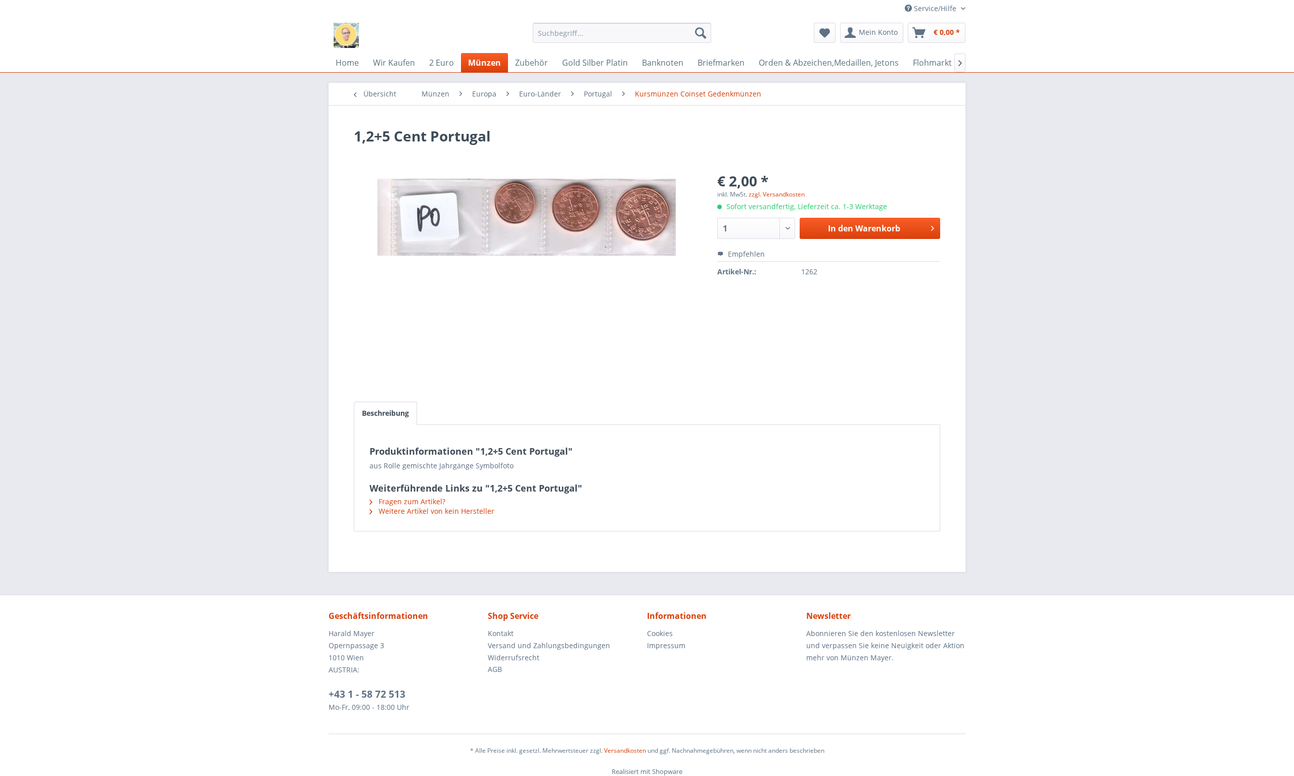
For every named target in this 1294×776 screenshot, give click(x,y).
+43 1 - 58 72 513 (367, 694)
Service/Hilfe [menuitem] (935, 8)
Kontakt (501, 633)
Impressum (666, 645)
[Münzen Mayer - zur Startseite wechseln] (346, 35)
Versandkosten (625, 750)
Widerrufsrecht (513, 657)
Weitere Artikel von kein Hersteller (435, 511)
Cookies (660, 633)
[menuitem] (622, 33)
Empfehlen (745, 254)
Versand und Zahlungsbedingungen (549, 645)
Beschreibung (385, 413)
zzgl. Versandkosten (777, 194)
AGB (495, 669)
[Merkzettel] (825, 33)
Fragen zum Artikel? (411, 501)
